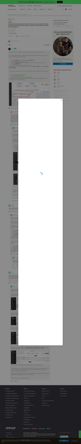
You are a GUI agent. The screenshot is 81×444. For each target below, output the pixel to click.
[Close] (61, 100)
